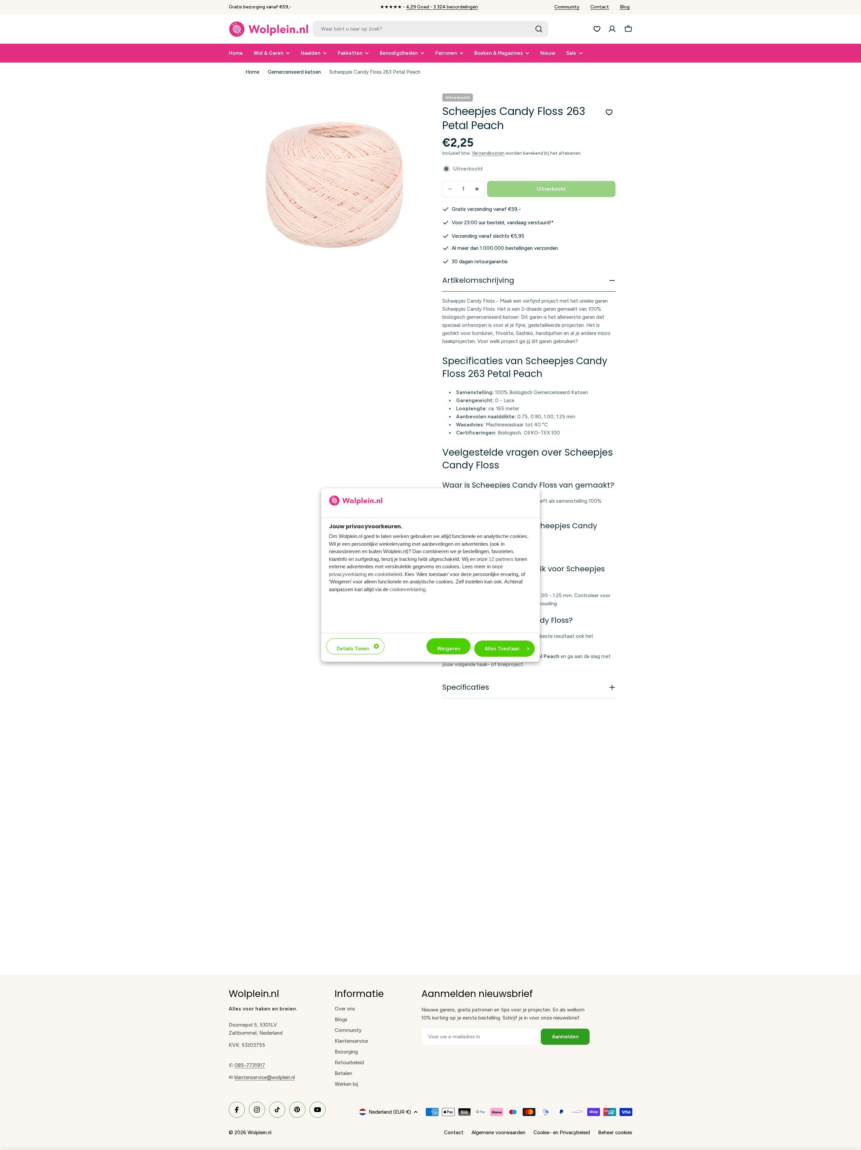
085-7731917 (249, 1065)
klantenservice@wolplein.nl (264, 1077)
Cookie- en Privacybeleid (561, 1132)
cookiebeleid (388, 574)
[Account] (612, 29)
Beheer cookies (615, 1132)
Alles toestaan (502, 649)
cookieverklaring (407, 589)
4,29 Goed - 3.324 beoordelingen (442, 7)
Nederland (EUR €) (390, 1112)
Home (252, 72)
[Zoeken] (539, 29)
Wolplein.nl (259, 1132)
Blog (625, 7)
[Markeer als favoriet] (609, 112)
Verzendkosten (488, 153)
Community (566, 7)
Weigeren (448, 649)
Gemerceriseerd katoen (294, 72)
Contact (599, 7)
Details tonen (353, 649)
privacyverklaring (348, 574)
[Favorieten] (597, 29)
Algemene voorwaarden (498, 1132)
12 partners (501, 559)
